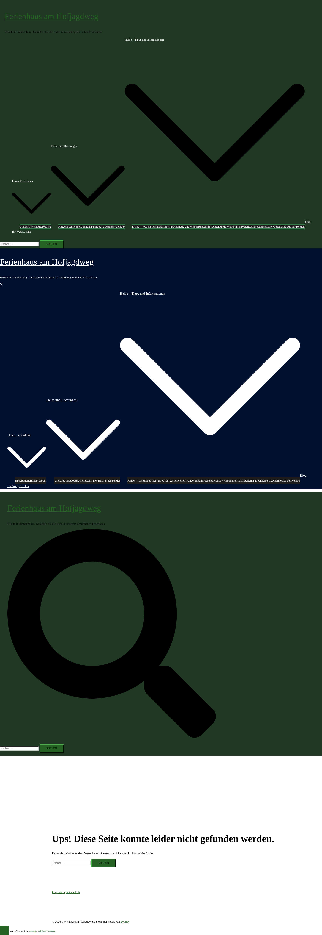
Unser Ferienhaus (22, 181)
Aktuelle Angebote (69, 226)
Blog (307, 221)
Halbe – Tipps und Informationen (144, 39)
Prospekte (212, 226)
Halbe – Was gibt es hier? (147, 226)
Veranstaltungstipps (253, 226)
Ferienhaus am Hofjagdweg (51, 16)
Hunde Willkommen (230, 226)
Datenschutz (73, 892)
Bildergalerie (27, 226)
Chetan (32, 931)
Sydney (125, 921)
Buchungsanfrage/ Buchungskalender (102, 226)
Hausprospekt (43, 226)
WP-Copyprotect (46, 931)
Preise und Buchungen (64, 146)
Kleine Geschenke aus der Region (285, 226)
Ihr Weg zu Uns (21, 231)
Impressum (58, 892)
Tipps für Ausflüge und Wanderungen (184, 226)
